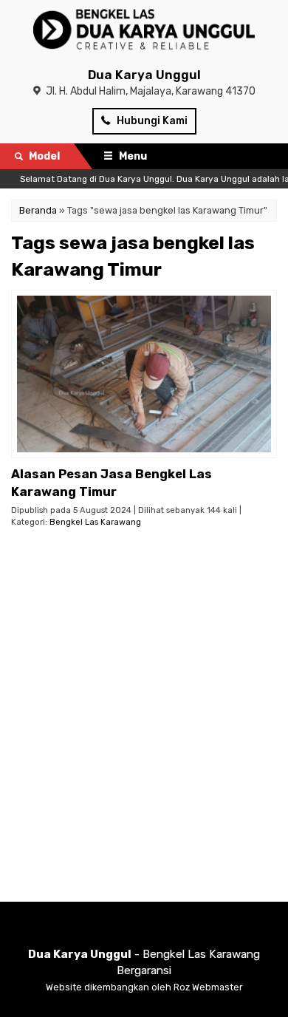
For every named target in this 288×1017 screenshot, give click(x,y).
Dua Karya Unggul (144, 74)
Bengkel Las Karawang (95, 522)
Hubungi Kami (151, 121)
